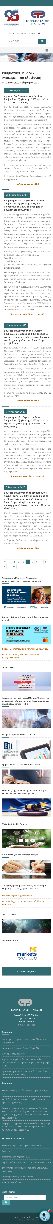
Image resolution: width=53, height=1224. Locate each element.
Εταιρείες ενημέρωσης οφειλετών (17, 895)
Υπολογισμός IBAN (26, 971)
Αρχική (12, 33)
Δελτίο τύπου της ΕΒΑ (27, 548)
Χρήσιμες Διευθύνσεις (12, 1182)
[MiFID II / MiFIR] (26, 927)
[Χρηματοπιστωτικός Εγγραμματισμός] (26, 777)
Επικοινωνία (22, 33)
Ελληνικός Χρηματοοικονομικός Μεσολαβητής (22, 1145)
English (32, 33)
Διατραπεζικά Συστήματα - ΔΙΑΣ (16, 1156)
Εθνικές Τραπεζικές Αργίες (13, 1053)
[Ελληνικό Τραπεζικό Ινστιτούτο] (26, 749)
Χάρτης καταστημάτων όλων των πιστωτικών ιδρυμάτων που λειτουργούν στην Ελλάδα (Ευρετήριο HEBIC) (26, 1062)
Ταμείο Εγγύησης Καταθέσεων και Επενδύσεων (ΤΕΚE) (26, 1162)
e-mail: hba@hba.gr (26, 1024)
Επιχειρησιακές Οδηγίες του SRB (27, 314)
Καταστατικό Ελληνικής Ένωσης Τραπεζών (20, 1048)
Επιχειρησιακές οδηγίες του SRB (27, 476)
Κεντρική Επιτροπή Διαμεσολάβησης (18, 1176)
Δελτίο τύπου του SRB (27, 184)
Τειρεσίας (6, 1151)
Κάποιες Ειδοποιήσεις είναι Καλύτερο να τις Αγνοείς (25, 649)
